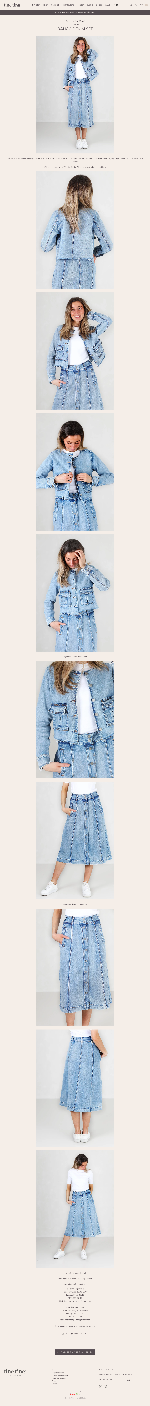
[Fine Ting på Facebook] (114, 5)
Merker (80, 5)
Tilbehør (55, 5)
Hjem (67, 21)
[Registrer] (128, 1379)
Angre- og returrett (59, 1378)
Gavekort (55, 1370)
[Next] (143, 12)
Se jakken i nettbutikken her (75, 656)
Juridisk (54, 1384)
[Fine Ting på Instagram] (117, 5)
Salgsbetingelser (58, 1373)
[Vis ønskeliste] (141, 5)
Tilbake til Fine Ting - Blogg (76, 1352)
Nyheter (36, 5)
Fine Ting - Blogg (77, 21)
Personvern (56, 1381)
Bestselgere (68, 5)
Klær (45, 5)
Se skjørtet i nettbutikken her (75, 904)
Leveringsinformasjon (60, 1375)
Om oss (99, 5)
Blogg (90, 5)
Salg (107, 5)
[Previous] (7, 12)
